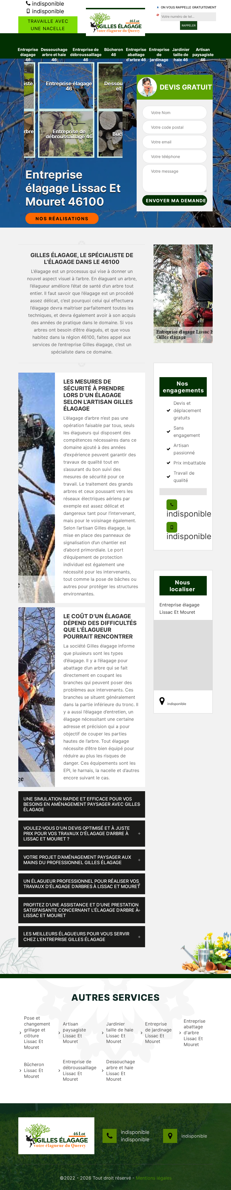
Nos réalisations (61, 218)
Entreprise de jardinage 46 (159, 57)
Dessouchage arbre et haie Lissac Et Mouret (120, 1070)
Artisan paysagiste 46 (203, 54)
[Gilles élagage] (115, 22)
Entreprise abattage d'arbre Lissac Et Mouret (194, 1032)
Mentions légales (154, 1178)
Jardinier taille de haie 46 (181, 54)
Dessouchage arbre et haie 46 (54, 54)
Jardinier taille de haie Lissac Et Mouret (119, 1032)
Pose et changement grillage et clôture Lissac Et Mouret (37, 1032)
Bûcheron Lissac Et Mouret (34, 1070)
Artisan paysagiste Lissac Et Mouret (74, 1032)
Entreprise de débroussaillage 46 (85, 54)
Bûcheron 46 (113, 52)
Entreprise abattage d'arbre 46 (136, 54)
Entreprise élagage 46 (28, 54)
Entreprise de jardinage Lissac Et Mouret (158, 1032)
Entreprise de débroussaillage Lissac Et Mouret (79, 1070)
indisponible (47, 3)
